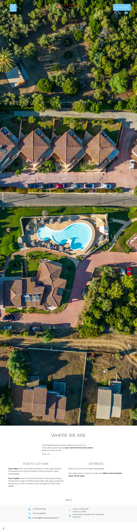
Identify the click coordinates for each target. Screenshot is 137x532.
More (44, 454)
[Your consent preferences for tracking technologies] (3, 528)
